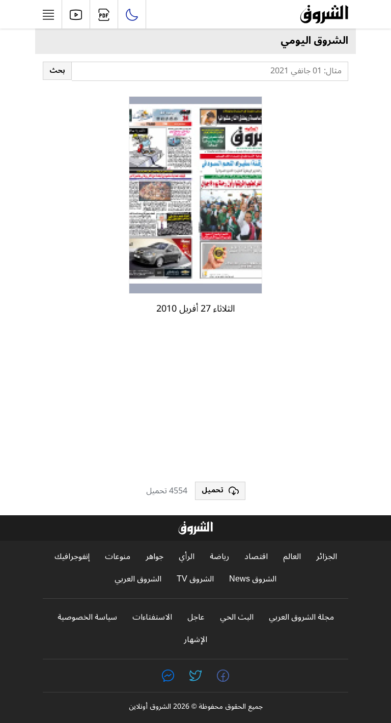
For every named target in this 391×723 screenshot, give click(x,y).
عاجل (196, 617)
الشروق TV (195, 579)
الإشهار (195, 639)
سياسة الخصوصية (87, 617)
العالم (292, 556)
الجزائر (326, 556)
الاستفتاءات (152, 617)
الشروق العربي (138, 579)
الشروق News (252, 579)
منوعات (117, 556)
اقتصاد (256, 556)
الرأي (186, 556)
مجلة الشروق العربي (301, 617)
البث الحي (237, 617)
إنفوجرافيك (72, 556)
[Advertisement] (195, 402)
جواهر (154, 556)
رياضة (219, 556)
